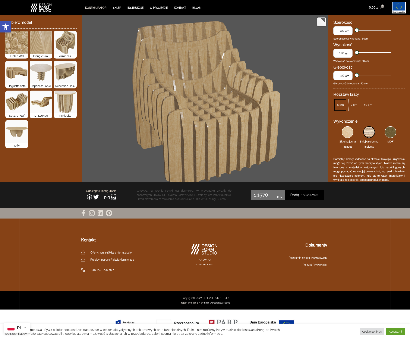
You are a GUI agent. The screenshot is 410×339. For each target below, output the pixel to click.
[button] (5, 26)
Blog (196, 7)
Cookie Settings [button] (372, 331)
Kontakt (180, 7)
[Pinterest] (109, 213)
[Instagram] (92, 213)
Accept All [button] (395, 331)
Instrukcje (135, 7)
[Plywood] (369, 132)
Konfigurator (96, 7)
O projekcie (159, 7)
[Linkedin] (100, 213)
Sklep (117, 7)
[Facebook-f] (83, 213)
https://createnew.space (217, 302)
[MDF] (390, 132)
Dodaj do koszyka (304, 195)
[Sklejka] (347, 132)
